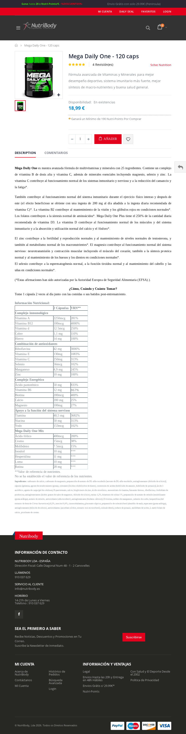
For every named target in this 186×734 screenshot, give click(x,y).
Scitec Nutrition (160, 65)
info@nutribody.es (27, 589)
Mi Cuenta (105, 11)
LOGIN (167, 11)
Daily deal (126, 11)
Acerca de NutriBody (22, 672)
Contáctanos (23, 680)
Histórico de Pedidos (57, 672)
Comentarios (56, 153)
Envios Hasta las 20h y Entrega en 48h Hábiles (103, 678)
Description (25, 153)
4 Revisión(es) (103, 64)
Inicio (16, 45)
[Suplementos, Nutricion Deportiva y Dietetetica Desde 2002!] (40, 26)
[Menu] (18, 28)
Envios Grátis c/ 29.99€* (99, 686)
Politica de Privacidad (144, 680)
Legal (86, 671)
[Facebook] (19, 614)
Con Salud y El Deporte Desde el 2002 (150, 672)
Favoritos (148, 11)
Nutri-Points (91, 691)
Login (52, 689)
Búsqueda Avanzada (55, 681)
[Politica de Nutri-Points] (70, 119)
